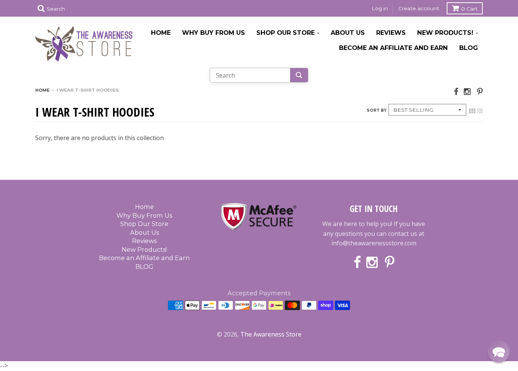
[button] (499, 352)
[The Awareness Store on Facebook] (456, 91)
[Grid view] (472, 111)
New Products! (445, 32)
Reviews (391, 32)
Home (161, 32)
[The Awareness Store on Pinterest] (480, 91)
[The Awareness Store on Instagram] (468, 91)
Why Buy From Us (213, 32)
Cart (469, 9)
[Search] (299, 75)
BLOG (468, 47)
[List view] (480, 111)
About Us (348, 32)
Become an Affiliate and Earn (393, 47)
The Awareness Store (270, 334)
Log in (380, 8)
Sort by (376, 110)
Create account (418, 8)
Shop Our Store (285, 32)
